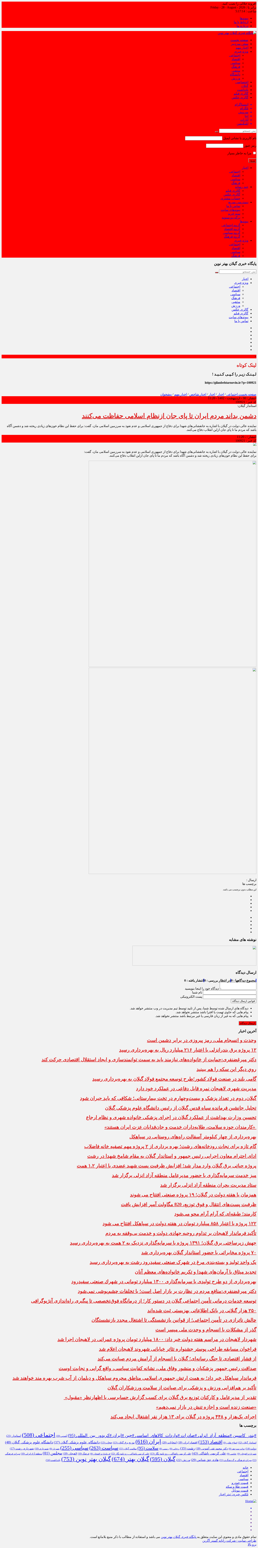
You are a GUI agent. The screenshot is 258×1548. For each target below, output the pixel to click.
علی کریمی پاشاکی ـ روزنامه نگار (130, 1453)
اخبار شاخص (197, 394)
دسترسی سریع (238, 202)
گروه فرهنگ (232, 236)
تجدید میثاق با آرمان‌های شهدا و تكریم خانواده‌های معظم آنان (195, 1271)
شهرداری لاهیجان (246, 1454)
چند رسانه (241, 187)
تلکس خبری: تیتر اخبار (233, 1494)
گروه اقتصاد (232, 229)
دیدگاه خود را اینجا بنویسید (202, 988)
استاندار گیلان (247, 1442)
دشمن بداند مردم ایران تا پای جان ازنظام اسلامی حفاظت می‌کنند (169, 415)
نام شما (197, 992)
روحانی (174, 1449)
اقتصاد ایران (188, 1442)
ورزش (235, 78)
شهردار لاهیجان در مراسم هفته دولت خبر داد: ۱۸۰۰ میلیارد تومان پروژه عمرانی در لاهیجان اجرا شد (156, 1339)
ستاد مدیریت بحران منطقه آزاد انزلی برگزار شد (208, 1185)
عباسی (231, 1454)
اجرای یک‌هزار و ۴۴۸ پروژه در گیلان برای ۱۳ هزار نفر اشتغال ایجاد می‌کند (183, 1416)
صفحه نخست (239, 40)
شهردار (54, 1449)
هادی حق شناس (204, 1460)
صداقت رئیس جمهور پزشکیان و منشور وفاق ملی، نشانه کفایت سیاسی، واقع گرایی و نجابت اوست (157, 1368)
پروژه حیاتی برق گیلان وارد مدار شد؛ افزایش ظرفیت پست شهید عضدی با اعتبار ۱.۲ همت (166, 1165)
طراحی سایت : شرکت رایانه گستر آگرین (229, 1540)
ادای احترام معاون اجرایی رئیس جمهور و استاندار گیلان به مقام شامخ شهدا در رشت (171, 1156)
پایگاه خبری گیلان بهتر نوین (179, 1537)
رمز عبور (250, 145)
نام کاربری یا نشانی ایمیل (239, 138)
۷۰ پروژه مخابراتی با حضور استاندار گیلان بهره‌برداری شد (198, 1252)
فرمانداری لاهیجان (100, 1454)
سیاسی (235, 63)
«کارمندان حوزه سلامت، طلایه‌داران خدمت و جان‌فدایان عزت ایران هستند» (180, 1127)
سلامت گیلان (128, 1448)
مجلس (52, 1453)
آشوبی (61, 1436)
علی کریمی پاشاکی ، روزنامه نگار (170, 1453)
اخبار (245, 167)
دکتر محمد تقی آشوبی (212, 1448)
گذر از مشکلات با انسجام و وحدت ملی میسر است (205, 1329)
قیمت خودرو (240, 1483)
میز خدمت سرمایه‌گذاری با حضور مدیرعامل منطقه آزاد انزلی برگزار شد (184, 1175)
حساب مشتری (230, 198)
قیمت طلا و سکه (237, 1486)
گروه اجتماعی (231, 225)
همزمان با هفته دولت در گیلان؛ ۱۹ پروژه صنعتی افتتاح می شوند (193, 1194)
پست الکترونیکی (191, 996)
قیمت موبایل (239, 1490)
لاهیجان (70, 1453)
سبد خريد (234, 213)
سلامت (147, 1448)
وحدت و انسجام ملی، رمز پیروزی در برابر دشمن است (201, 1040)
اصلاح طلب (230, 1442)
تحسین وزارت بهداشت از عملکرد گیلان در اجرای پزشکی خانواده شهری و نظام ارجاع (171, 1117)
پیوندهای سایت (230, 210)
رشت (187, 1448)
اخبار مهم (242, 47)
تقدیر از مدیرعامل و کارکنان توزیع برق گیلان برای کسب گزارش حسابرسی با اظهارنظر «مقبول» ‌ (160, 1397)
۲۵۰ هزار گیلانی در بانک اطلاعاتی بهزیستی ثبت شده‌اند (201, 1310)
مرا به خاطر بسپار (239, 153)
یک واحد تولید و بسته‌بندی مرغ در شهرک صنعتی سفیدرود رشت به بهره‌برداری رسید (173, 1262)
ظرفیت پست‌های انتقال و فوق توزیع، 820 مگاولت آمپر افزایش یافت (188, 1204)
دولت (251, 1448)
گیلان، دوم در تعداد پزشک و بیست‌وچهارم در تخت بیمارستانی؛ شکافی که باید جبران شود (168, 1098)
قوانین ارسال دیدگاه (243, 1001)
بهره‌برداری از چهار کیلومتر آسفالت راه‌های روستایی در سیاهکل (192, 1136)
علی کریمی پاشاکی (209, 1453)
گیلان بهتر (130, 1459)
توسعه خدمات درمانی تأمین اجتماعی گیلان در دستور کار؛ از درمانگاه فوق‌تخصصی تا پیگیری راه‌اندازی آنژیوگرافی (143, 1300)
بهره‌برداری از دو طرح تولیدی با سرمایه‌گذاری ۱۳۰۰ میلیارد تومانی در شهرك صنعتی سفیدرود (163, 1281)
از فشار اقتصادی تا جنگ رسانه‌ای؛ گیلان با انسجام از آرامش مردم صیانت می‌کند (177, 1358)
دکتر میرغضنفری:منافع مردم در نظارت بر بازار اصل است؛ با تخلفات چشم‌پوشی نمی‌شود (167, 1291)
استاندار (13, 1435)
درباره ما (242, 26)
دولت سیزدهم (237, 1449)
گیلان (244, 86)
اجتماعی (234, 55)
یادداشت (242, 89)
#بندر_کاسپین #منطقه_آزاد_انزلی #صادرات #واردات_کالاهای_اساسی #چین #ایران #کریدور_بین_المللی (162, 1435)
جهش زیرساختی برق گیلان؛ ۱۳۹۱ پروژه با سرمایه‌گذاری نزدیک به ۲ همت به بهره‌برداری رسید (163, 1242)
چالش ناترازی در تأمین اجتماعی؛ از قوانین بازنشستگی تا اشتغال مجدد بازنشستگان (174, 1320)
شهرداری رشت (22, 1448)
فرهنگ (235, 66)
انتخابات (169, 1442)
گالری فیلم (241, 93)
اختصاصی (241, 82)
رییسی (164, 1449)
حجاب (106, 1442)
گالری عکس (240, 97)
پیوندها (244, 18)
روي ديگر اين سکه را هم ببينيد (226, 1069)
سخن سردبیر (239, 44)
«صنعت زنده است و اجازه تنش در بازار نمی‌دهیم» (206, 1407)
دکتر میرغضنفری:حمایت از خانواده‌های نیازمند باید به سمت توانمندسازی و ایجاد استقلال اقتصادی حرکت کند (149, 1059)
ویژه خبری (241, 51)
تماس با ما (233, 206)
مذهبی (236, 70)
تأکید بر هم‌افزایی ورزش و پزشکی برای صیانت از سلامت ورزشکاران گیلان (181, 1387)
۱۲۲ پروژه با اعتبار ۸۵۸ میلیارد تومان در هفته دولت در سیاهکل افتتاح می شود (179, 1223)
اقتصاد (236, 59)
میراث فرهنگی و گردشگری (235, 1460)
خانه (245, 1467)
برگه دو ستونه (231, 217)
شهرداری (42, 1448)
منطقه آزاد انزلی (31, 1454)
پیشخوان (166, 394)
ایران (148, 1441)
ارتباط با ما (241, 22)
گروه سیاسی (231, 232)
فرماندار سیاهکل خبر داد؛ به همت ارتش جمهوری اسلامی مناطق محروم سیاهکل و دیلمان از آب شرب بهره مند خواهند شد (134, 1378)
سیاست (103, 1448)
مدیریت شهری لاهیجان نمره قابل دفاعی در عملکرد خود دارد (196, 1088)
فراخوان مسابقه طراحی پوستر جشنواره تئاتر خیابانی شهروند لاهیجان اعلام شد (177, 1349)
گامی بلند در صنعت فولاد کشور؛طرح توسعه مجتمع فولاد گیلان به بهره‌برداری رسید (174, 1078)
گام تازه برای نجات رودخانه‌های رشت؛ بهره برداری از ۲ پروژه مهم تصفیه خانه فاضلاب (170, 1146)
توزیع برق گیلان (124, 1442)
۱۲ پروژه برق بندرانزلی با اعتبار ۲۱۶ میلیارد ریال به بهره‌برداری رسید (187, 1049)
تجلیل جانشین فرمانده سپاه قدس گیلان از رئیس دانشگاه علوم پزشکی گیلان (180, 1107)
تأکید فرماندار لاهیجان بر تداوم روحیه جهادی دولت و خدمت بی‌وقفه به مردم (180, 1233)
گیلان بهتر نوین (86, 1459)
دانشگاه (235, 74)
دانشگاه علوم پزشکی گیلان (77, 1442)
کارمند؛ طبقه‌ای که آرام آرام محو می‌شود (215, 1213)
